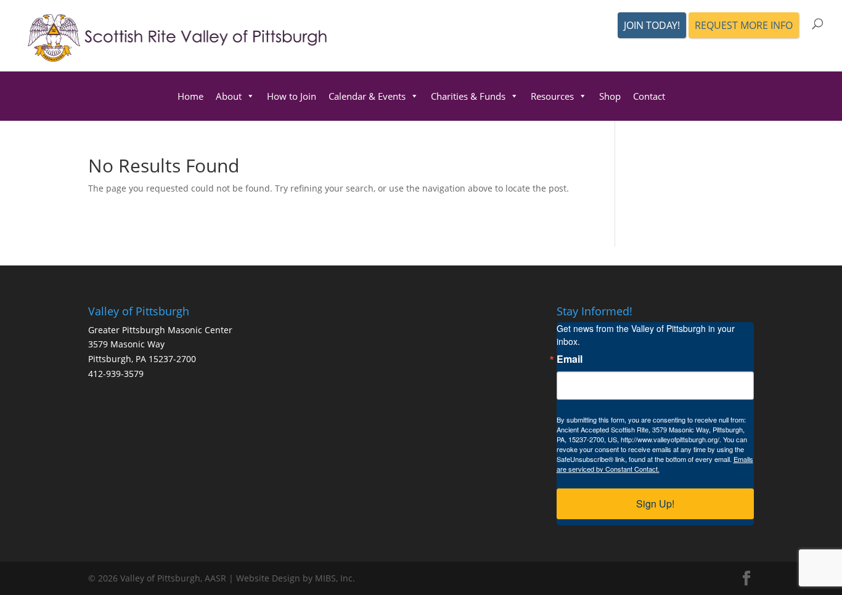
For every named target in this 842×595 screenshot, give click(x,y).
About (229, 96)
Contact (649, 96)
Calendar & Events (367, 96)
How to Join (291, 96)
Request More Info (744, 25)
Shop (610, 96)
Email (569, 359)
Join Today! (652, 25)
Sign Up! (655, 503)
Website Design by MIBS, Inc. (295, 578)
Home (190, 96)
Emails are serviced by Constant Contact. (655, 464)
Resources (552, 96)
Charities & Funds (468, 96)
